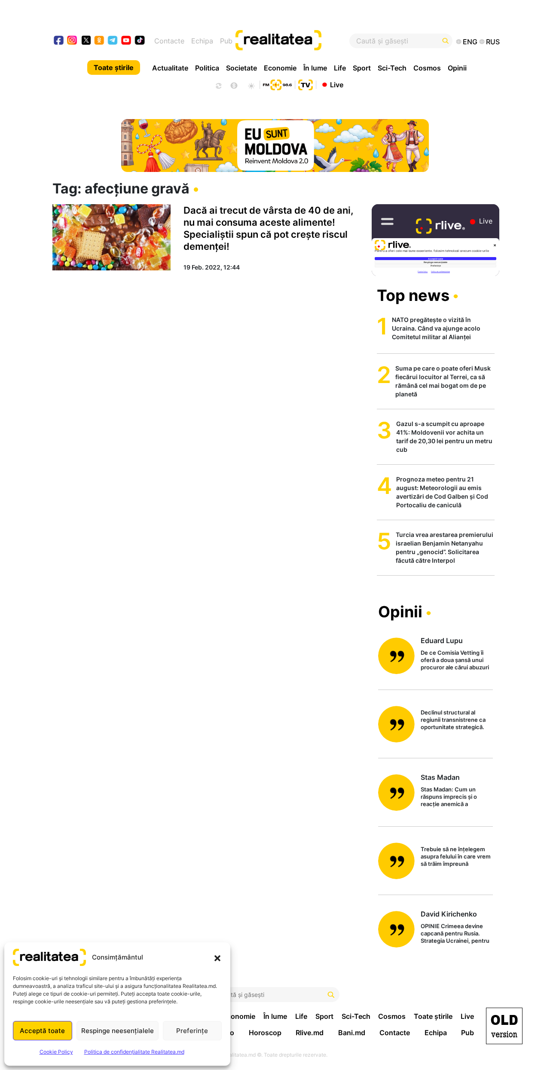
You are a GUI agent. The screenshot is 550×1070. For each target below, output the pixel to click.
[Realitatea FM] (277, 84)
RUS (493, 41)
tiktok (139, 41)
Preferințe (192, 1031)
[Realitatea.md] (504, 1026)
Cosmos (427, 68)
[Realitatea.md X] (86, 39)
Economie (280, 68)
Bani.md (351, 1032)
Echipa (202, 41)
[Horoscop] (218, 84)
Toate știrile (114, 67)
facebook (59, 41)
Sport (362, 68)
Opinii (457, 68)
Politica (207, 68)
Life (340, 68)
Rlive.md (310, 1032)
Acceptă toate (42, 1031)
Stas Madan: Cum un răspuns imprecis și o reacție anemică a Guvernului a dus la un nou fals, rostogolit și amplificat (456, 797)
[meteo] (251, 84)
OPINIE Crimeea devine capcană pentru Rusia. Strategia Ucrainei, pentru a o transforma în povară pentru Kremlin (455, 934)
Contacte (169, 41)
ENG (470, 41)
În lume (315, 68)
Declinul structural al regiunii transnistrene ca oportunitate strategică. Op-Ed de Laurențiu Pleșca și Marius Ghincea (456, 720)
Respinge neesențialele (117, 1031)
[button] (217, 957)
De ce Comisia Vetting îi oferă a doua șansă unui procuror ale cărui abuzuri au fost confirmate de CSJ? (455, 660)
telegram (112, 41)
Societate (241, 68)
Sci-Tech (392, 68)
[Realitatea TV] (305, 84)
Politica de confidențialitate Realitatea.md (134, 1052)
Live (336, 84)
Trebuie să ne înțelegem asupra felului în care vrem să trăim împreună (456, 856)
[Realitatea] (297, 41)
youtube (126, 41)
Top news (413, 295)
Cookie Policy (56, 1052)
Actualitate (170, 68)
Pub (226, 41)
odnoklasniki (99, 41)
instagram (72, 41)
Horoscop (265, 1032)
